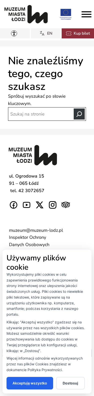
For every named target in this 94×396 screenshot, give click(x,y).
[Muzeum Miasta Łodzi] (26, 14)
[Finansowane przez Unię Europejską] (66, 14)
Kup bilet (82, 33)
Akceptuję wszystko (30, 383)
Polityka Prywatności (45, 370)
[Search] (79, 114)
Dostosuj (70, 383)
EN (49, 33)
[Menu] (86, 14)
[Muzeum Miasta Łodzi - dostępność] (15, 33)
